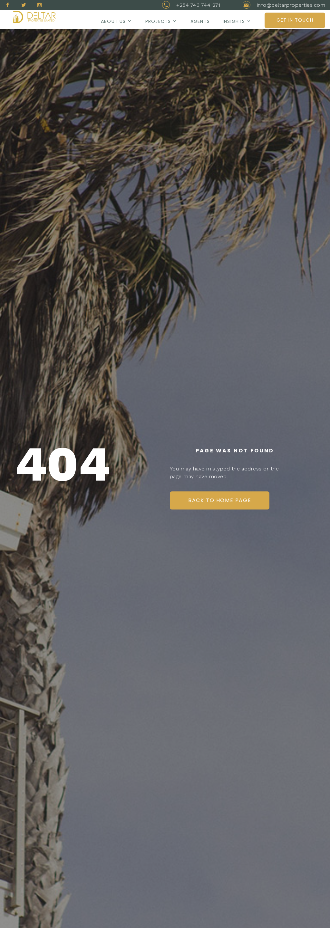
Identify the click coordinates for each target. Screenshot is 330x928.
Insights (234, 21)
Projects (158, 21)
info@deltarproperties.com (291, 5)
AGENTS (200, 21)
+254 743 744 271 (198, 5)
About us (113, 21)
